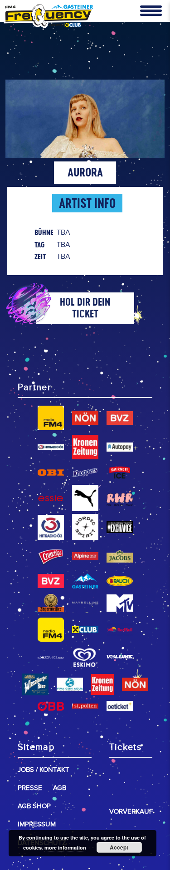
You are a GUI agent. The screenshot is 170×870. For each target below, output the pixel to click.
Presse (30, 788)
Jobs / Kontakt (43, 770)
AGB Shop (34, 806)
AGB (59, 788)
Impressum (37, 824)
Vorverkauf (131, 811)
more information (65, 847)
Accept (119, 847)
